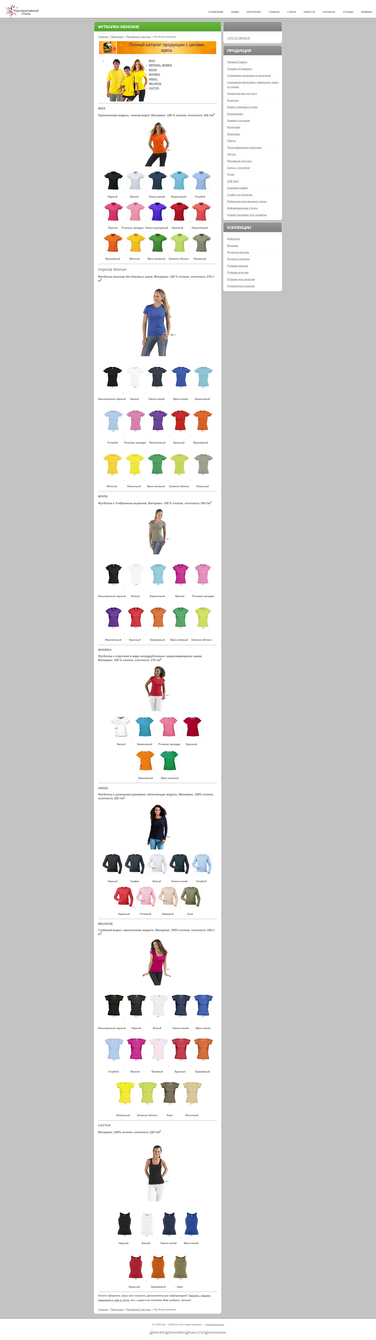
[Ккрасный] (124, 906)
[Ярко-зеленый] (158, 251)
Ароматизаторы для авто (242, 93)
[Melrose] (157, 984)
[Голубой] (201, 189)
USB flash (233, 181)
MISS (152, 60)
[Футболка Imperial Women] (158, 355)
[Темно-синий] (157, 189)
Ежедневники (235, 113)
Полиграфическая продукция (244, 147)
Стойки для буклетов (239, 194)
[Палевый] (158, 1064)
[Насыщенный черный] (112, 391)
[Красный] (180, 220)
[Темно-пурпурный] (158, 220)
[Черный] (114, 189)
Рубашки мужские (238, 272)
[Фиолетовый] (158, 435)
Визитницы (233, 134)
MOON (153, 70)
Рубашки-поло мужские (241, 279)
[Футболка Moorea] (157, 710)
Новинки (366, 12)
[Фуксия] (114, 220)
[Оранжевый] (114, 251)
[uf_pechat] (157, 53)
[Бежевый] (169, 906)
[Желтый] (136, 251)
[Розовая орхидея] (136, 220)
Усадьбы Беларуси (214, 1324)
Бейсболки (233, 238)
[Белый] (136, 189)
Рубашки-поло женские (241, 286)
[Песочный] (191, 1108)
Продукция (117, 36)
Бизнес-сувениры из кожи (242, 107)
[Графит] (136, 874)
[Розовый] (147, 906)
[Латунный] (202, 251)
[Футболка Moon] (157, 553)
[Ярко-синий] (181, 391)
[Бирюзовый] (180, 189)
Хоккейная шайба (237, 187)
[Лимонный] (135, 479)
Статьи (291, 12)
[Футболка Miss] (157, 165)
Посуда (231, 154)
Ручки (230, 174)
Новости (309, 12)
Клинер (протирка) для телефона (247, 214)
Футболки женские (238, 252)
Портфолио (254, 12)
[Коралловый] (201, 220)
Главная (274, 12)
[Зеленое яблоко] (180, 251)
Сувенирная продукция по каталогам (249, 75)
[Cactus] (157, 1200)
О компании (215, 12)
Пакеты (231, 140)
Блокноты (233, 100)
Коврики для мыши (238, 120)
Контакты (329, 12)
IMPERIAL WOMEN (160, 65)
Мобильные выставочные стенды (247, 201)
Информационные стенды (242, 208)
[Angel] (157, 848)
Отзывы (348, 12)
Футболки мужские (238, 259)
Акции (235, 12)
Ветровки (232, 245)
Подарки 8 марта (237, 62)
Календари (233, 127)
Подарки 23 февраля (239, 68)
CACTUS (154, 88)
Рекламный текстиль (138, 36)
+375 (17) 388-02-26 (238, 38)
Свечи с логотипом (238, 167)
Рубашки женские (237, 265)
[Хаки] (191, 906)
